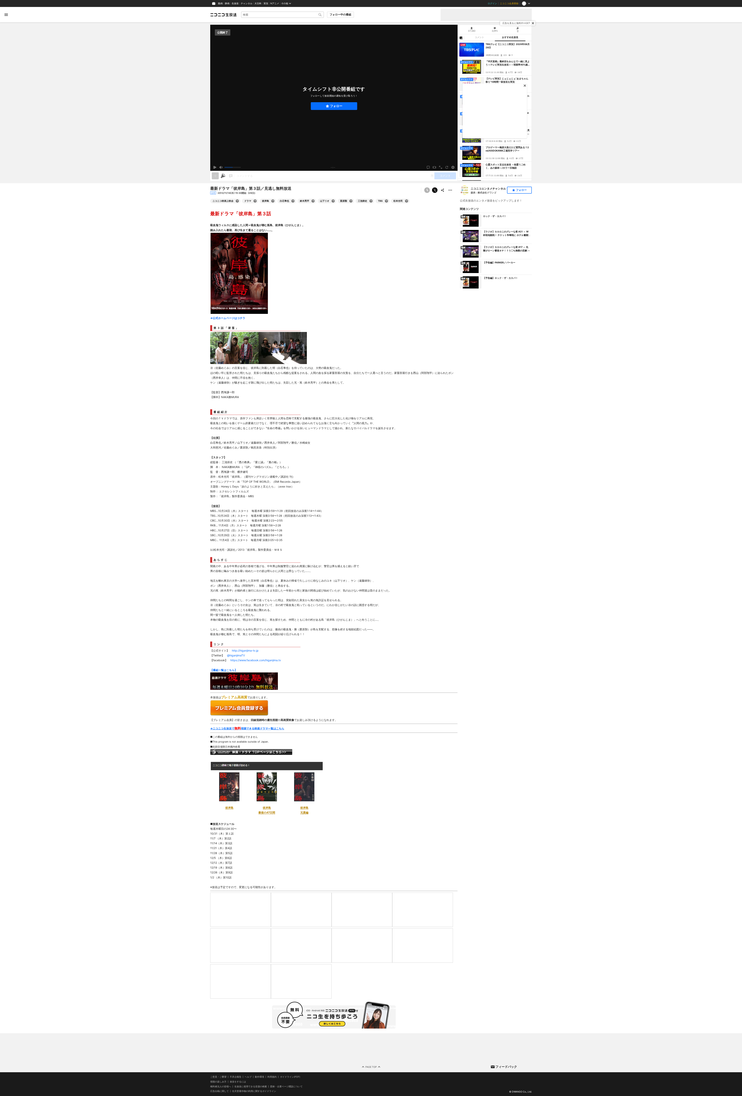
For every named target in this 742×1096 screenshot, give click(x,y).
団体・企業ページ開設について (286, 1086)
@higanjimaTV (236, 655)
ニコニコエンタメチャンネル (488, 188)
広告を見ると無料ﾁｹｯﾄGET (516, 23)
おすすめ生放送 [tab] (510, 37)
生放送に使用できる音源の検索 (250, 1086)
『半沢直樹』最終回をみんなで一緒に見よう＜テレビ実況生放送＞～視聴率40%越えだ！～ (508, 63)
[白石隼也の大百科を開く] (292, 201)
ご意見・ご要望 (218, 1076)
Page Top (371, 1066)
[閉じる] (533, 23)
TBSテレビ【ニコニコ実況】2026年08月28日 (508, 46)
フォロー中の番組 (340, 14)
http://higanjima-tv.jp (245, 650)
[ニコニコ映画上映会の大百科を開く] (237, 201)
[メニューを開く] (6, 15)
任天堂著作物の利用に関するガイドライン (254, 1091)
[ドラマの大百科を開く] (255, 201)
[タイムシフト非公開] (427, 190)
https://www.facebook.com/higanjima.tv (255, 660)
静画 (227, 3)
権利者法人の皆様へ (220, 1086)
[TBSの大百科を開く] (386, 201)
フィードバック (506, 1067)
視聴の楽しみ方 (218, 1081)
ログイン (492, 3)
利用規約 (272, 1077)
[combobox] (282, 15)
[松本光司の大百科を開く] (406, 201)
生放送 (235, 3)
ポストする (434, 190)
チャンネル (246, 3)
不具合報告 (235, 1077)
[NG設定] (461, 37)
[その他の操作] (450, 190)
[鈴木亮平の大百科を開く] (313, 201)
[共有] (442, 190)
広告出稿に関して (219, 1091)
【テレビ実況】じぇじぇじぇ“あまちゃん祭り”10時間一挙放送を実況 (507, 80)
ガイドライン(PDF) (290, 1077)
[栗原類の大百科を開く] (350, 201)
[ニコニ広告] (223, 175)
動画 (220, 3)
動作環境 (259, 1077)
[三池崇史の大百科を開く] (371, 201)
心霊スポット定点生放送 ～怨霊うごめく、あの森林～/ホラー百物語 (506, 166)
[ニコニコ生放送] (223, 14)
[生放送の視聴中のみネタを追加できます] (215, 175)
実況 (266, 3)
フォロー (336, 106)
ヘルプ (248, 1077)
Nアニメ (274, 3)
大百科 (257, 3)
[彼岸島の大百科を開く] (272, 201)
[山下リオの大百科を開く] (333, 201)
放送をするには (238, 1082)
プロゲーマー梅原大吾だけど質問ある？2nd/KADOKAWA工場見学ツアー (507, 149)
